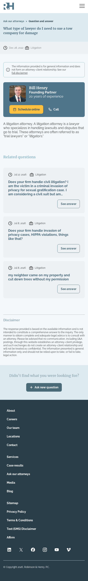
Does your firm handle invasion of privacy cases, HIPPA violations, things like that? (38, 235)
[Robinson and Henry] (8, 6)
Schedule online (29, 109)
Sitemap (12, 503)
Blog (10, 491)
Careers (12, 419)
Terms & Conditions (20, 520)
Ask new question (46, 387)
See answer (68, 204)
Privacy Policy (16, 511)
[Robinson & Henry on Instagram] (45, 550)
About (11, 410)
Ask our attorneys (13, 21)
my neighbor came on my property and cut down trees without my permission (39, 277)
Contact (12, 445)
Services (12, 457)
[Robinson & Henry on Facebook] (33, 550)
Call (56, 109)
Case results (15, 465)
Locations (13, 436)
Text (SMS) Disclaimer (21, 528)
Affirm (11, 537)
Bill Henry (38, 87)
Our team (13, 427)
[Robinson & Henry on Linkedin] (9, 550)
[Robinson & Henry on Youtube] (57, 550)
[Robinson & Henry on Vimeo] (68, 550)
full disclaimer (20, 73)
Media (11, 482)
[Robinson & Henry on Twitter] (21, 550)
